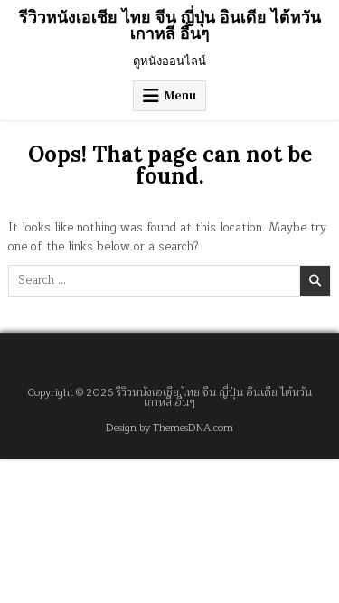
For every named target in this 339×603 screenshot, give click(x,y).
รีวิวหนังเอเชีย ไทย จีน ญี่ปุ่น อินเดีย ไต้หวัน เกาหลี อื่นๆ (170, 24)
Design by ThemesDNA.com (169, 428)
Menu (180, 95)
